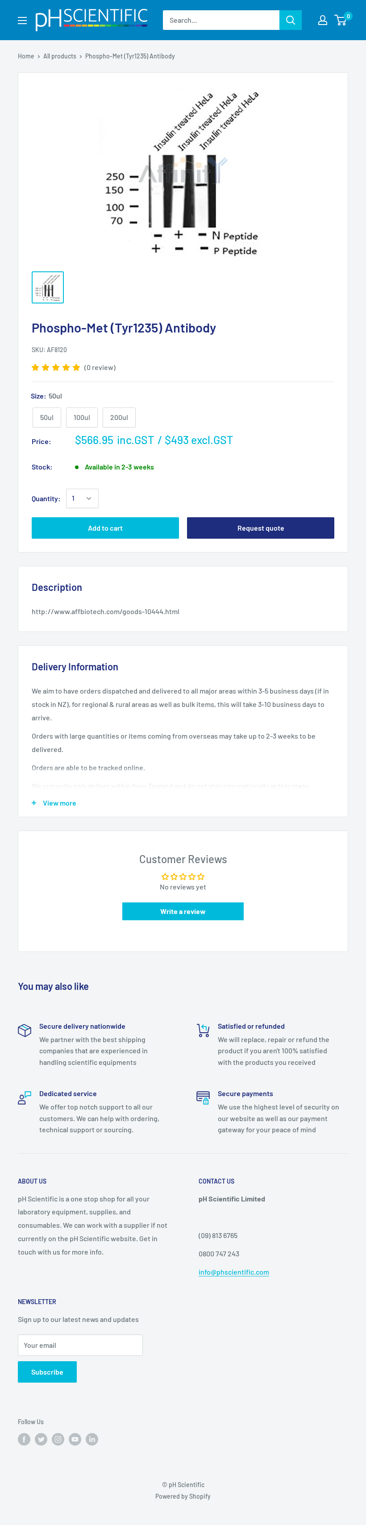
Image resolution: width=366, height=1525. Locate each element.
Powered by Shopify (183, 1496)
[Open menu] (22, 20)
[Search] (290, 20)
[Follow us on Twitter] (41, 1439)
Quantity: (46, 498)
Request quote (260, 528)
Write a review (183, 911)
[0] (340, 20)
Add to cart (105, 528)
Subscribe (47, 1371)
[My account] (322, 20)
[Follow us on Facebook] (24, 1439)
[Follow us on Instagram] (58, 1439)
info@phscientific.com (234, 1271)
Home (26, 56)
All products (59, 56)
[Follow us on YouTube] (75, 1439)
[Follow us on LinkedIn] (92, 1439)
